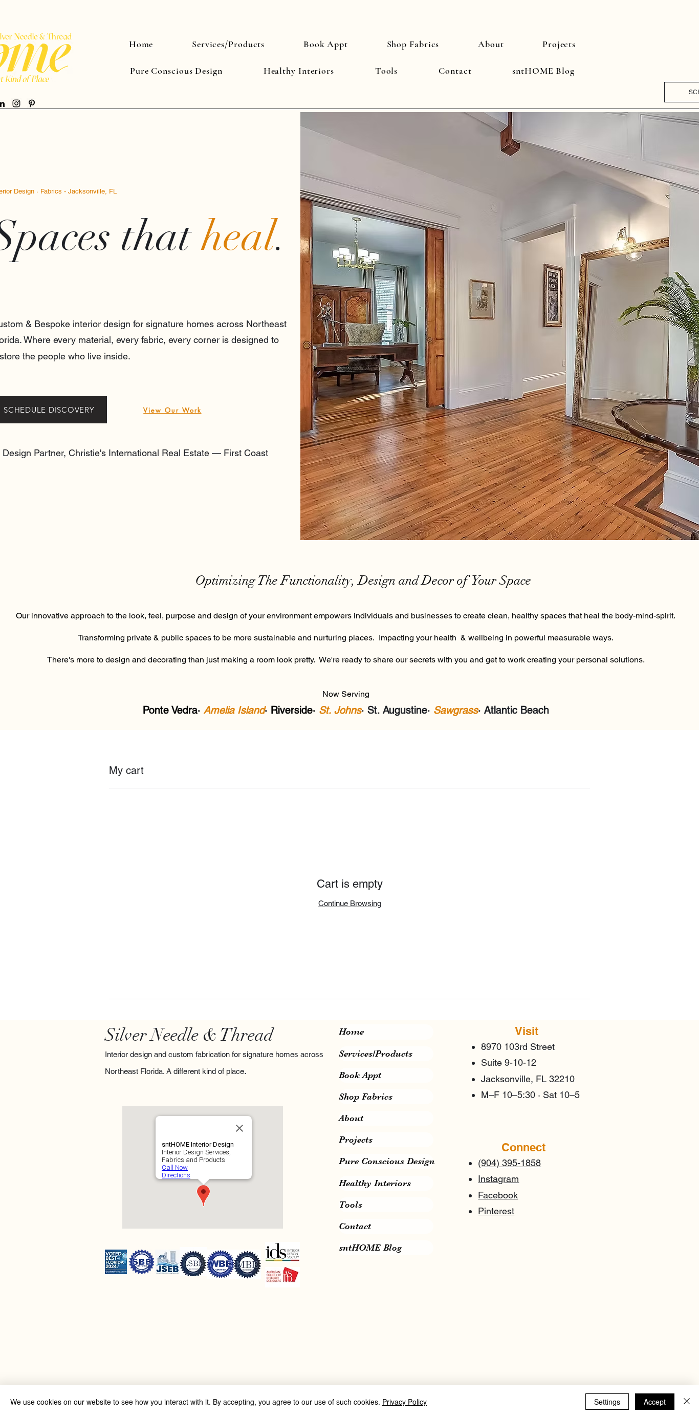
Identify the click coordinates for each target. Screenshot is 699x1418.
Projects (356, 1139)
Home (351, 1031)
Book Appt (360, 1075)
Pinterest (496, 1211)
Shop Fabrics (365, 1096)
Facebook (498, 1195)
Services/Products (375, 1053)
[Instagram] (16, 103)
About (351, 1118)
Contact (355, 1226)
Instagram (498, 1178)
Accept (655, 1401)
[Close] (687, 1401)
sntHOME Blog (370, 1247)
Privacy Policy (404, 1401)
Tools (350, 1204)
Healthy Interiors (375, 1183)
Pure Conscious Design (386, 1161)
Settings (607, 1401)
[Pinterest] (32, 103)
